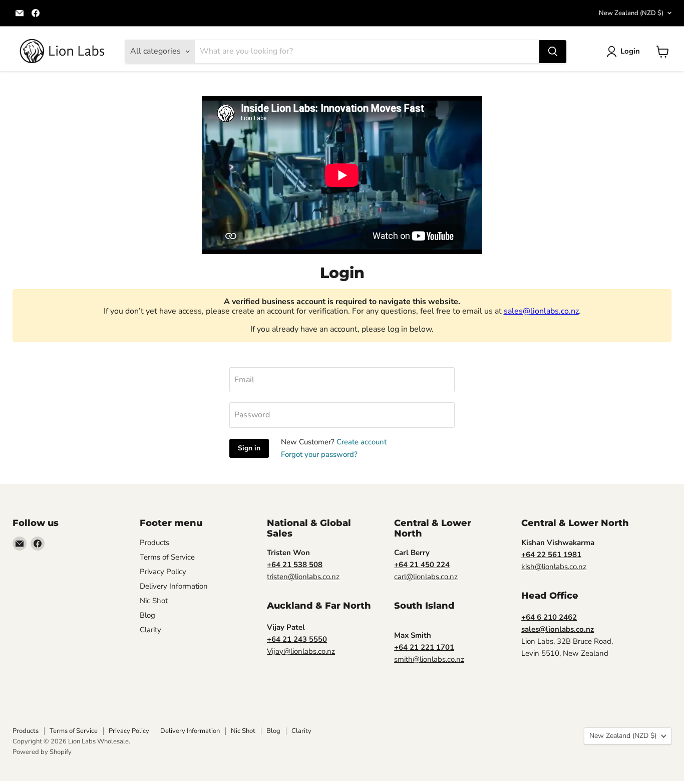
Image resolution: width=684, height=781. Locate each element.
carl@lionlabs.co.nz (426, 577)
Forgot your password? (319, 454)
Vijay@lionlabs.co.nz (301, 651)
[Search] (552, 51)
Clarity (150, 630)
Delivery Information (174, 586)
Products (154, 543)
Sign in (249, 448)
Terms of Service (167, 557)
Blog (147, 615)
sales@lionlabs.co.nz (541, 311)
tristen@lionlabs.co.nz (303, 577)
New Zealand (631, 13)
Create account (361, 442)
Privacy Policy (163, 572)
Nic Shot (154, 601)
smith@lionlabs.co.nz (429, 659)
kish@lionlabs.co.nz (553, 567)
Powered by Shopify (42, 751)
